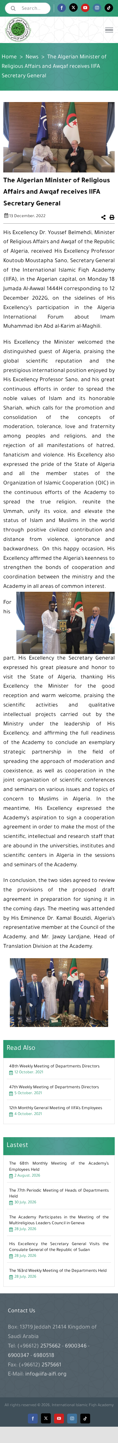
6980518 (43, 1356)
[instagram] (72, 1418)
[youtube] (59, 1418)
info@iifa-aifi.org (46, 1374)
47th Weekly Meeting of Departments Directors (54, 1087)
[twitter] (46, 1418)
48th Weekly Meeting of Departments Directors (54, 1066)
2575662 (51, 1346)
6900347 (19, 1356)
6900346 (76, 1346)
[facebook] (33, 1418)
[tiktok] (85, 1418)
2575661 (51, 1365)
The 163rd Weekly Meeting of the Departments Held (58, 1271)
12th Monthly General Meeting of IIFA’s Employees (55, 1108)
